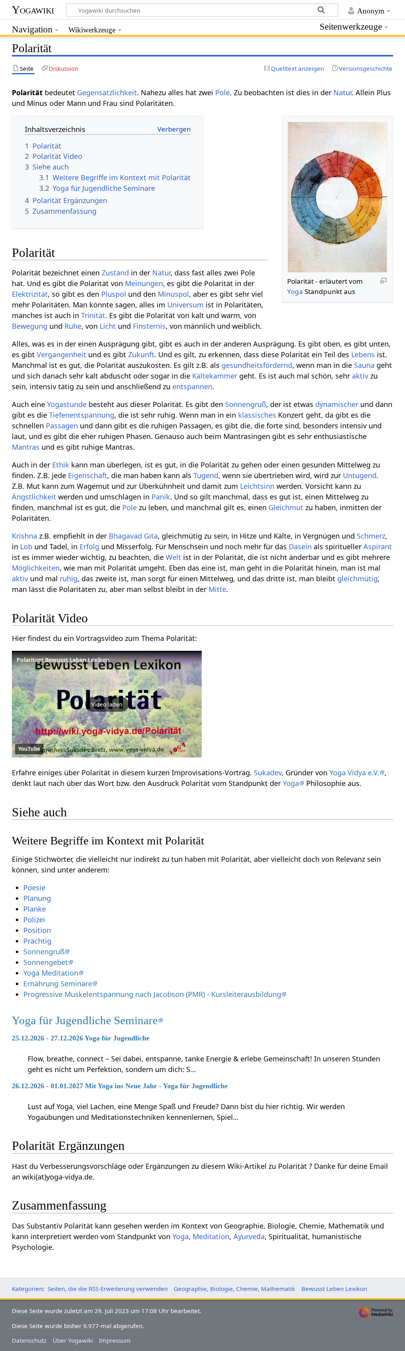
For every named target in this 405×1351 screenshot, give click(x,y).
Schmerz (371, 536)
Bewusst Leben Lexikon (334, 1289)
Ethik (60, 464)
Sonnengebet (45, 962)
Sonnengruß (245, 404)
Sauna (364, 365)
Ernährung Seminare (57, 983)
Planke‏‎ (34, 909)
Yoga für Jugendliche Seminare (85, 1020)
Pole (222, 92)
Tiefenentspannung (81, 415)
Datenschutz (29, 1340)
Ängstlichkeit (34, 496)
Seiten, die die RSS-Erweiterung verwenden (107, 1289)
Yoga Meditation (50, 973)
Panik (160, 496)
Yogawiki (33, 10)
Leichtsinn (257, 486)
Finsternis (149, 326)
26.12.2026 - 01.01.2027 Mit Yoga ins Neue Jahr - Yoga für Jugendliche (120, 1086)
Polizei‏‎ (34, 919)
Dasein (300, 546)
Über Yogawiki (73, 1340)
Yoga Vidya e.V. (354, 772)
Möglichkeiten (36, 568)
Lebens (363, 354)
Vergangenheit (61, 354)
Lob (26, 546)
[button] (107, 704)
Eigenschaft (87, 475)
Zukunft (141, 354)
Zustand (115, 272)
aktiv (360, 376)
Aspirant (377, 546)
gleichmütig (357, 578)
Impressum (115, 1340)
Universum (185, 304)
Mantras (26, 447)
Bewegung (29, 326)
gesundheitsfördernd (256, 365)
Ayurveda (249, 1236)
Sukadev (268, 772)
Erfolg (89, 546)
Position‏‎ (37, 930)
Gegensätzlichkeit (107, 92)
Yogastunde (67, 404)
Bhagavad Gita (133, 536)
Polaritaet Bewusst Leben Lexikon (63, 659)
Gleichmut (286, 507)
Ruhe (72, 326)
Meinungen (144, 283)
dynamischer (336, 404)
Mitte (217, 589)
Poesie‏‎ (34, 887)
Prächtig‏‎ (37, 941)
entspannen (192, 386)
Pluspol (113, 294)
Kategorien (27, 1289)
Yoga (295, 291)
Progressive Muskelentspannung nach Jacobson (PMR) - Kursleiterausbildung (152, 994)
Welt (173, 557)
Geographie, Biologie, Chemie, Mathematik (234, 1289)
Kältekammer (214, 376)
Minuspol (173, 294)
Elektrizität (30, 294)
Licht (108, 326)
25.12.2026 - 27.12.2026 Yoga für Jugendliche (81, 1038)
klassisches (257, 415)
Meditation (211, 1236)
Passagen (62, 425)
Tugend (205, 475)
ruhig (69, 578)
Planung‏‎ (37, 898)
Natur (342, 92)
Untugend (360, 475)
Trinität (93, 315)
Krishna (24, 536)
